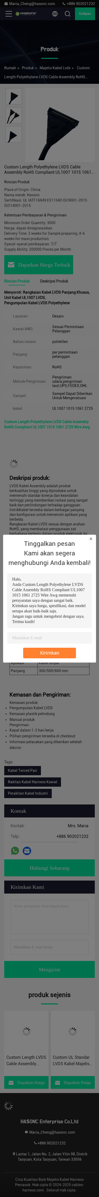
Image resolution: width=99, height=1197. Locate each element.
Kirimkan (49, 653)
